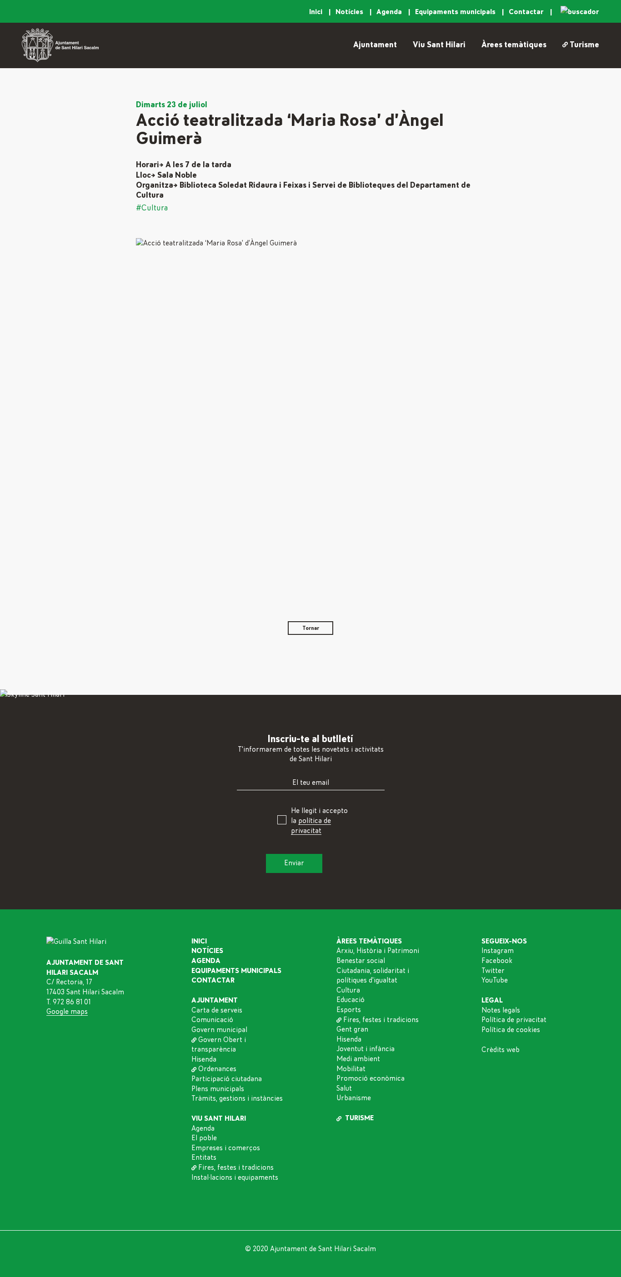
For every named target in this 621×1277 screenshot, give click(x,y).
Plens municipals (217, 1088)
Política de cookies (510, 1029)
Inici (316, 11)
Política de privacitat (513, 1019)
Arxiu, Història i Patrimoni (377, 950)
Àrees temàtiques (513, 45)
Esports (348, 1009)
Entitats (203, 1157)
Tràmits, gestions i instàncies (237, 1098)
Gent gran (352, 1029)
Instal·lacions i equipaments (234, 1177)
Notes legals (500, 1010)
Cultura (348, 990)
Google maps (67, 1011)
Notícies (350, 11)
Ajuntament (375, 45)
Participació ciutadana (226, 1078)
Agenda (390, 11)
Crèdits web (500, 1049)
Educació (350, 999)
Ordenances (217, 1068)
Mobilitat (351, 1068)
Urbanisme (353, 1098)
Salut (344, 1088)
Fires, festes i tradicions (236, 1167)
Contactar (527, 11)
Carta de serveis (216, 1010)
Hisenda (203, 1059)
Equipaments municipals (456, 11)
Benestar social (360, 960)
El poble (204, 1138)
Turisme (584, 45)
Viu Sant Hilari (439, 45)
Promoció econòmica (370, 1078)
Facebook (496, 960)
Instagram (497, 950)
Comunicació (212, 1019)
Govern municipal (219, 1029)
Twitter (493, 970)
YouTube (494, 980)
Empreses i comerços (225, 1148)
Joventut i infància (365, 1049)
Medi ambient (358, 1059)
